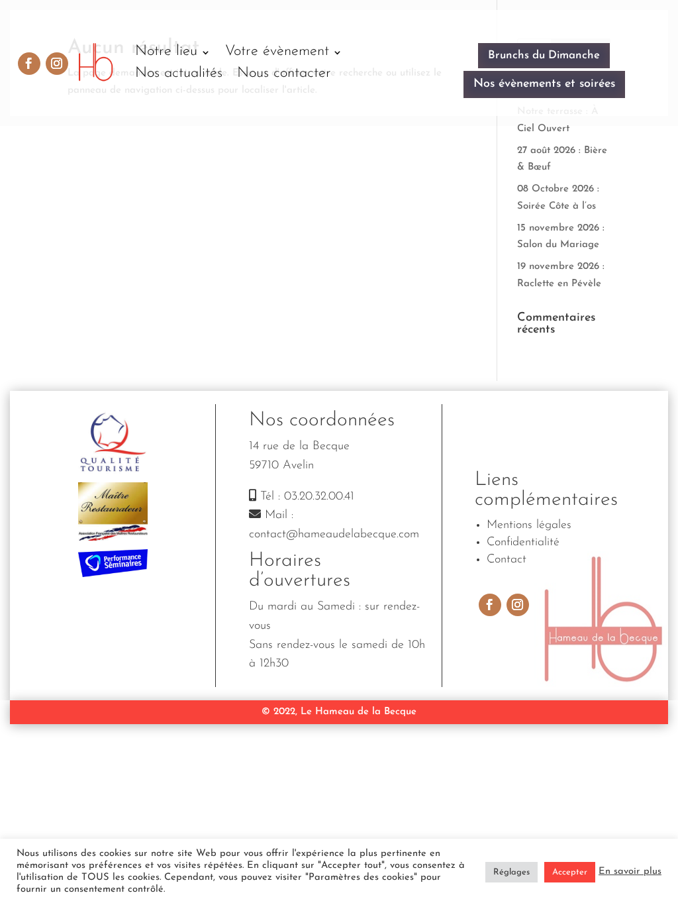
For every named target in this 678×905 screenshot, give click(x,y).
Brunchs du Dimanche (544, 55)
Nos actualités (178, 73)
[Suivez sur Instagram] (57, 63)
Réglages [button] (511, 872)
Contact (506, 560)
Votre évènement (277, 51)
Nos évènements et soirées (544, 84)
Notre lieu (166, 51)
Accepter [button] (569, 872)
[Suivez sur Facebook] (29, 63)
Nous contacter (284, 73)
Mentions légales (529, 525)
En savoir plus (630, 872)
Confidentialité (523, 543)
